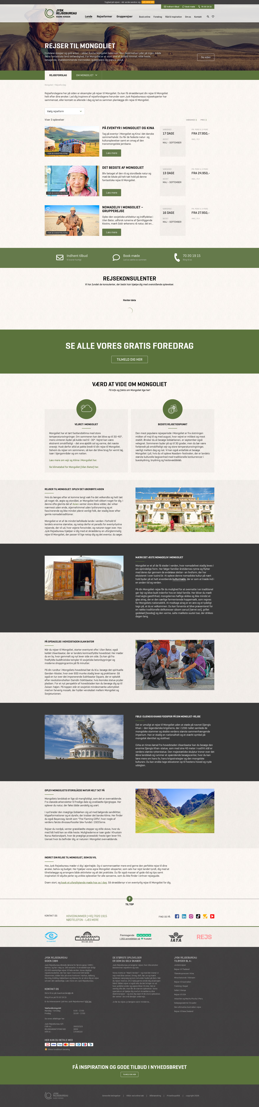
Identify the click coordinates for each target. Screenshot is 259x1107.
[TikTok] (198, 916)
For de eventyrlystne (58, 153)
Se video (205, 57)
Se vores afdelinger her (54, 1018)
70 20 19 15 (206, 6)
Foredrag (157, 16)
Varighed (190, 120)
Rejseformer (104, 16)
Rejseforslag (58, 75)
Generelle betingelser (111, 1095)
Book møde (190, 6)
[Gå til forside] (61, 13)
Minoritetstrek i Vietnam (184, 977)
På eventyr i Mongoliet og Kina (128, 128)
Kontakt (198, 16)
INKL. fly (196, 139)
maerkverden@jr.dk (65, 993)
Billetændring (155, 1095)
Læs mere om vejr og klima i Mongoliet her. (73, 460)
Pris (203, 120)
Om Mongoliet (85, 75)
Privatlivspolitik (173, 1095)
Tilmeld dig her (129, 359)
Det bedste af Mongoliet (123, 167)
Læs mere (111, 153)
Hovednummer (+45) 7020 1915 (86, 916)
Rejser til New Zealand (183, 1011)
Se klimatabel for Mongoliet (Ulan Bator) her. (74, 467)
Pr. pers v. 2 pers (200, 129)
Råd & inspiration (173, 16)
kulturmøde (179, 579)
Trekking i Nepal (181, 986)
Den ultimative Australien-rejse (187, 1007)
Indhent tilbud (173, 6)
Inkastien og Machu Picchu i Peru (188, 998)
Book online (144, 16)
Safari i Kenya (180, 990)
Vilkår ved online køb (135, 1095)
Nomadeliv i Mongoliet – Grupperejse (122, 209)
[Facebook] (177, 916)
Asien (76, 504)
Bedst (165, 139)
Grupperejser (124, 16)
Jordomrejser (180, 965)
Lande (88, 16)
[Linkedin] (184, 916)
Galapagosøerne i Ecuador (185, 1003)
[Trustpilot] (205, 916)
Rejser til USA (180, 994)
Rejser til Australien (182, 982)
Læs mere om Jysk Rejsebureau (79, 981)
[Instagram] (191, 916)
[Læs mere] (72, 141)
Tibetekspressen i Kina (184, 973)
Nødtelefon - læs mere (82, 920)
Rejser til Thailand (181, 969)
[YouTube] (212, 916)
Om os (188, 16)
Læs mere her (148, 2)
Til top (129, 904)
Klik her (88, 1001)
